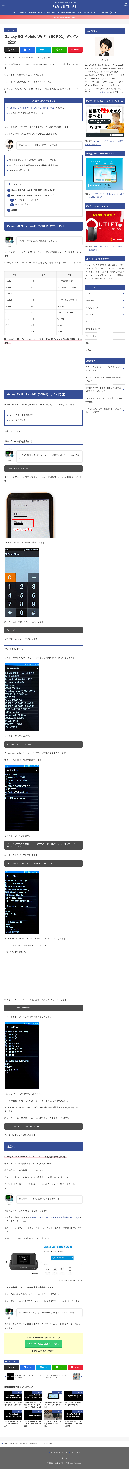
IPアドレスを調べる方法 (66, 12)
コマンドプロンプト (93, 329)
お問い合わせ (75, 1452)
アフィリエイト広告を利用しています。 (64, 17)
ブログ (88, 294)
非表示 (19, 185)
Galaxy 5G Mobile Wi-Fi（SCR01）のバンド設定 (32, 108)
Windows (89, 315)
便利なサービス (91, 343)
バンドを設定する (20, 204)
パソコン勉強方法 (19, 12)
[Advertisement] (23, 368)
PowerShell (90, 322)
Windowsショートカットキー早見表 (42, 12)
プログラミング (91, 308)
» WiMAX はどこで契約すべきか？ (43, 1344)
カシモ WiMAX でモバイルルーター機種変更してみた (54, 1217)
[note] (115, 12)
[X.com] (111, 12)
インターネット (10, 30)
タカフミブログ (59, 1463)
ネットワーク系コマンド (86, 12)
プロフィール (103, 12)
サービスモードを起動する (24, 200)
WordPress (90, 301)
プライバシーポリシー (58, 1452)
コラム (88, 350)
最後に (12, 210)
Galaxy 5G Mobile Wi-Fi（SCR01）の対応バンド (31, 190)
